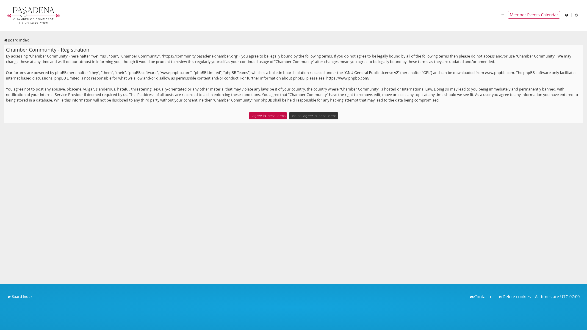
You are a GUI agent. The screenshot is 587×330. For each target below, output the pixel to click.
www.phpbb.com (499, 72)
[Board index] (34, 15)
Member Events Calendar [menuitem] (534, 14)
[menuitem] (566, 14)
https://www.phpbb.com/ (348, 78)
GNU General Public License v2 (371, 72)
